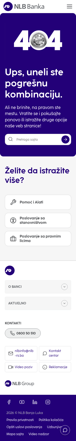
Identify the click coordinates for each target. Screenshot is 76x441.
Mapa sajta (15, 434)
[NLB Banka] (23, 6)
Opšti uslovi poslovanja (24, 427)
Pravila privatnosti (20, 420)
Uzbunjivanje (57, 427)
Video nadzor (39, 434)
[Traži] (65, 139)
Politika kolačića (51, 420)
